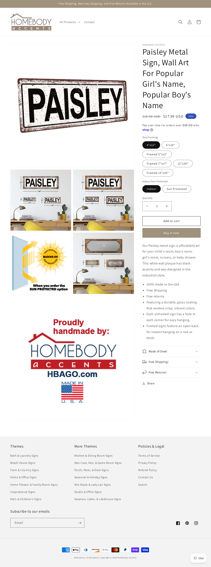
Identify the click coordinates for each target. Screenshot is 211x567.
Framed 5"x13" (157, 154)
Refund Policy (147, 470)
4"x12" (151, 145)
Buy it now (171, 233)
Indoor (151, 189)
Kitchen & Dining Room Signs (93, 455)
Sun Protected (177, 189)
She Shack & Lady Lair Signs (92, 484)
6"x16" (170, 145)
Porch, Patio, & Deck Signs (91, 470)
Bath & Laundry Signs (24, 455)
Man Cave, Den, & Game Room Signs (98, 463)
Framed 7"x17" (157, 163)
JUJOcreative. (93, 557)
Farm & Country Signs (24, 470)
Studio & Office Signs (88, 492)
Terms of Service (149, 455)
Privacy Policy (147, 463)
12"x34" (183, 163)
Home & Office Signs (23, 477)
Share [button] (151, 383)
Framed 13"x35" (158, 173)
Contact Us (145, 477)
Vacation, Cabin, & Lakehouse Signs (97, 499)
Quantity (147, 198)
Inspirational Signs (22, 492)
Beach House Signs (22, 463)
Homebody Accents (126, 557)
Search (142, 484)
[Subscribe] (79, 523)
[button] (69, 22)
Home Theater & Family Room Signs (34, 484)
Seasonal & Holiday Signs (91, 477)
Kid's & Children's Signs (25, 499)
